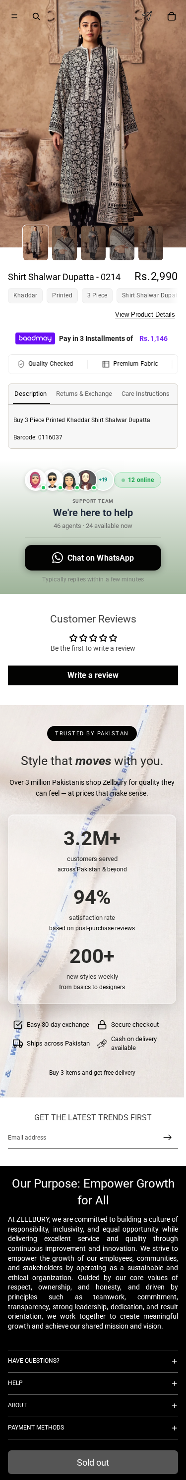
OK (170, 45)
